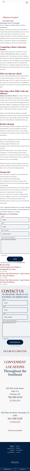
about (17, 446)
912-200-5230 (19, 351)
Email (2, 223)
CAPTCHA (4, 255)
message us (7, 469)
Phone (4, 313)
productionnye (3, 27)
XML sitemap (11, 452)
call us (22, 469)
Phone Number (5, 230)
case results (19, 450)
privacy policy (12, 446)
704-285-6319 (15, 397)
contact (18, 452)
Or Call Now (18, 262)
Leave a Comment (15, 211)
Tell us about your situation (8, 237)
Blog (6, 207)
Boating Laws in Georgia (10, 23)
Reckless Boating (22, 209)
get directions (15, 400)
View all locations (15, 430)
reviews (18, 448)
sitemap (12, 450)
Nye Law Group (16, 462)
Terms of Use (10, 448)
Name (2, 216)
